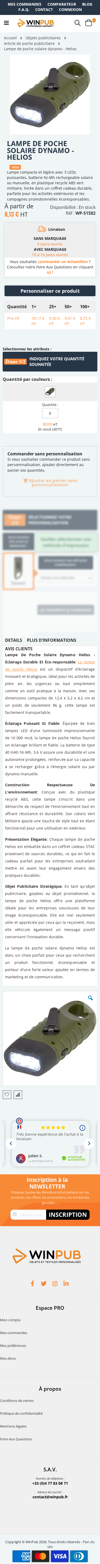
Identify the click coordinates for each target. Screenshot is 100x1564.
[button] (90, 1002)
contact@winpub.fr (50, 1496)
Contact (44, 9)
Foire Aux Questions (16, 1439)
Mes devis (8, 1358)
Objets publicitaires (43, 38)
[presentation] (14, 641)
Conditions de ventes (17, 1400)
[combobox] (65, 578)
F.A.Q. (23, 9)
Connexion (70, 9)
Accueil (10, 37)
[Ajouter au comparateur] (18, 1094)
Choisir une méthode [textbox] (57, 577)
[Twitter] (44, 1284)
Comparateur (61, 4)
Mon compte (10, 1319)
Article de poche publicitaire (29, 43)
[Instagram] (55, 1284)
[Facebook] (33, 1284)
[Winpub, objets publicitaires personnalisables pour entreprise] (35, 23)
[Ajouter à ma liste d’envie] (7, 1094)
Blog (87, 4)
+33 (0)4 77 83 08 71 (50, 1483)
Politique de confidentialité (21, 1413)
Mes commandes (24, 4)
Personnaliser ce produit (50, 291)
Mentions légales (13, 1426)
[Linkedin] (67, 1284)
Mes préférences (13, 1345)
